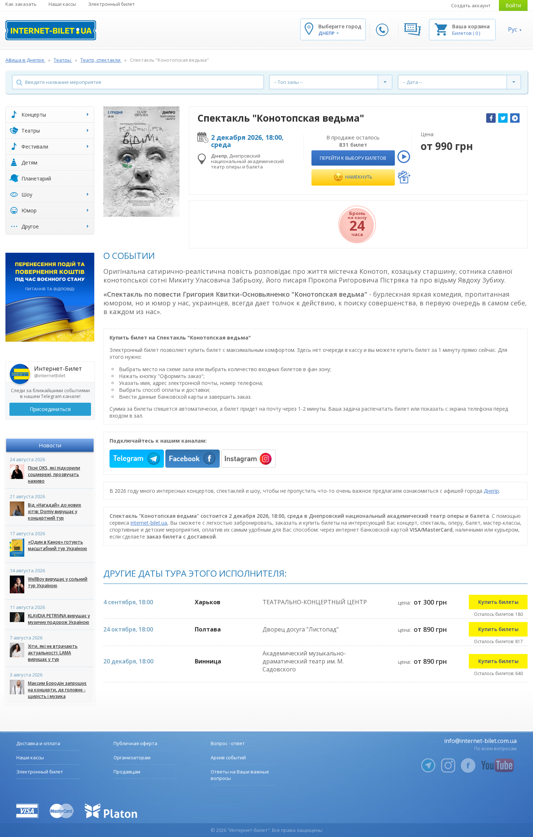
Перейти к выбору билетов (353, 158)
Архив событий (228, 757)
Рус (512, 29)
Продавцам (126, 771)
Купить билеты (498, 601)
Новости (50, 445)
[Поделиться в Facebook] (491, 118)
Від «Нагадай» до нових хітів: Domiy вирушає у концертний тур (54, 511)
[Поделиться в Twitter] (503, 118)
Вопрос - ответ (228, 743)
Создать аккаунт (471, 5)
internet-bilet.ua (149, 522)
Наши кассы (62, 4)
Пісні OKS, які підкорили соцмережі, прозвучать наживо (54, 474)
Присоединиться (50, 409)
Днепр (491, 490)
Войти (513, 5)
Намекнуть (358, 177)
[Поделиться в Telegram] (515, 118)
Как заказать (21, 4)
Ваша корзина (471, 26)
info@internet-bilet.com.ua (480, 741)
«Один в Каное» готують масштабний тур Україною (57, 545)
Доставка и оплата (38, 743)
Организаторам (131, 757)
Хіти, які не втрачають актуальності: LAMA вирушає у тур (53, 652)
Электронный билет (111, 4)
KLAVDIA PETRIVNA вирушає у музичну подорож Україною (59, 619)
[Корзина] (441, 28)
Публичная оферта (135, 743)
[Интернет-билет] (50, 30)
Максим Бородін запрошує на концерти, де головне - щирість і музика (57, 689)
